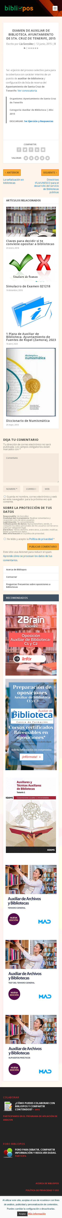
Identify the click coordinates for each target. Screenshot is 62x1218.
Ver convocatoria (27, 90)
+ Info (36, 1109)
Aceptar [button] (22, 1214)
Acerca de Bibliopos (16, 569)
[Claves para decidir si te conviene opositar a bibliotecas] (31, 222)
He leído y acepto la (31, 538)
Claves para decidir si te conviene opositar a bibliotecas (30, 242)
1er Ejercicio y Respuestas (38, 121)
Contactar (11, 576)
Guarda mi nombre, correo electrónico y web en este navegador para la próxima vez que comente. (30, 499)
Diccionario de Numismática (28, 421)
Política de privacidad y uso (42, 1190)
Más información (37, 1213)
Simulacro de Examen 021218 (28, 286)
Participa (20, 1155)
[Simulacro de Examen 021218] (31, 267)
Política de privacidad (41, 539)
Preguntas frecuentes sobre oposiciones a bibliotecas (28, 585)
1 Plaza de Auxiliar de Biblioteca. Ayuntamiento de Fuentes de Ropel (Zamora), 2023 (31, 337)
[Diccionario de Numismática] (31, 382)
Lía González (26, 43)
